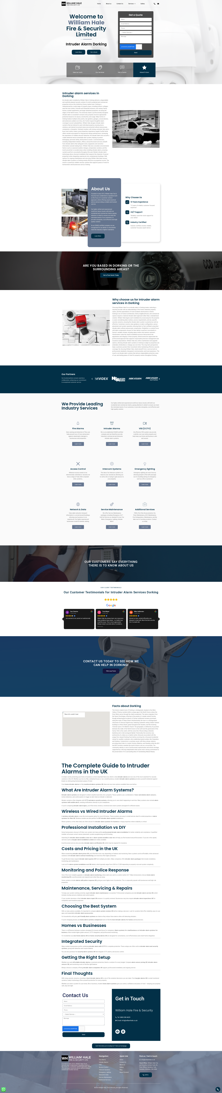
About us (108, 4)
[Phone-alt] (154, 3)
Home (99, 4)
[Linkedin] (123, 1031)
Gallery (143, 4)
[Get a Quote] (122, 67)
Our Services (100, 72)
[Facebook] (117, 1031)
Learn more (78, 444)
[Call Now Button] (217, 1089)
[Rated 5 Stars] (144, 67)
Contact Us (120, 4)
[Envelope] (158, 3)
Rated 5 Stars (144, 72)
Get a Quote (122, 72)
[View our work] (77, 67)
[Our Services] (100, 67)
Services (131, 4)
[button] (132, 4)
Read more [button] (68, 626)
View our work (77, 72)
